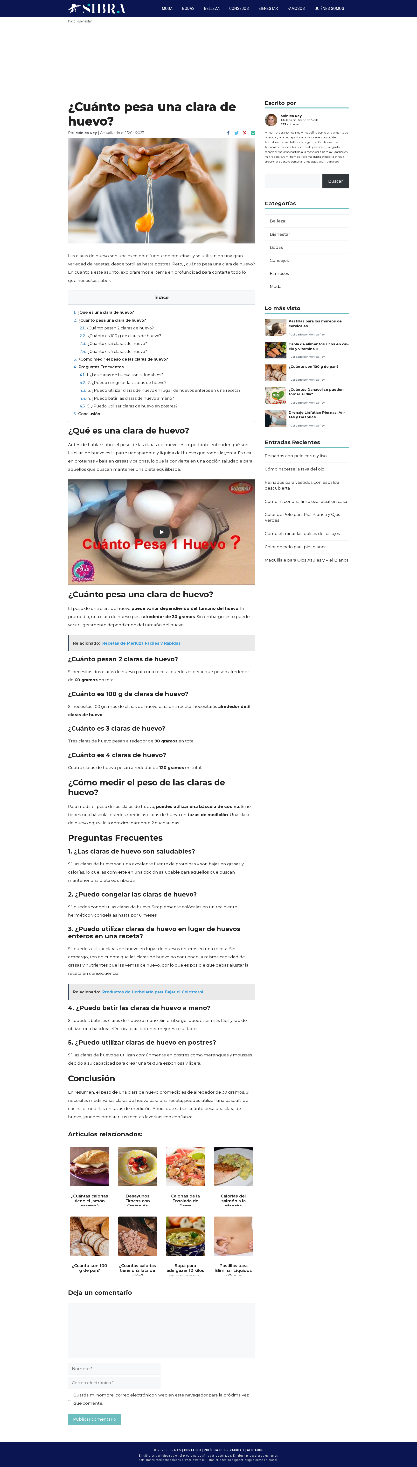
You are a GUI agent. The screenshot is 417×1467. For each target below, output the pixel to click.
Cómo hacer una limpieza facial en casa (306, 501)
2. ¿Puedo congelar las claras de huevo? (123, 382)
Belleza (212, 8)
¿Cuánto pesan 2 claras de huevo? (117, 328)
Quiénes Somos (329, 8)
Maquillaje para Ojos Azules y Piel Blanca (307, 560)
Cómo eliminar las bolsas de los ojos (302, 533)
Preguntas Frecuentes (99, 366)
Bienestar (268, 8)
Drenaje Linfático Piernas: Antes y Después (317, 414)
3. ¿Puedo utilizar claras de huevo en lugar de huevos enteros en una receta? (160, 390)
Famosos (296, 8)
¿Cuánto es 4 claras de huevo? (113, 351)
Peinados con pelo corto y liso (296, 455)
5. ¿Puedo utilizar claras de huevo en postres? (129, 406)
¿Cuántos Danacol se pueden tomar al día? (316, 391)
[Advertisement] (208, 63)
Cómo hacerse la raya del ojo (294, 469)
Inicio (72, 21)
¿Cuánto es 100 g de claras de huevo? (120, 335)
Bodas (188, 8)
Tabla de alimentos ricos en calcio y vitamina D (319, 346)
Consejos (239, 8)
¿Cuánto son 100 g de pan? (314, 366)
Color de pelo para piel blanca (296, 546)
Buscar (335, 181)
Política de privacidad (224, 1450)
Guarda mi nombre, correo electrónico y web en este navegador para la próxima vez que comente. (161, 1399)
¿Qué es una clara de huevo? (104, 312)
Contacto (192, 1450)
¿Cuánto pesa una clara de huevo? (110, 320)
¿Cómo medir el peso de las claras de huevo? (121, 359)
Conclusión (87, 413)
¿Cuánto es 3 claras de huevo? (113, 343)
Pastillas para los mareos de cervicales (315, 323)
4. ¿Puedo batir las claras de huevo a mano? (127, 398)
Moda (167, 8)
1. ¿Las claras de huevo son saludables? (121, 374)
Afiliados (255, 1450)
